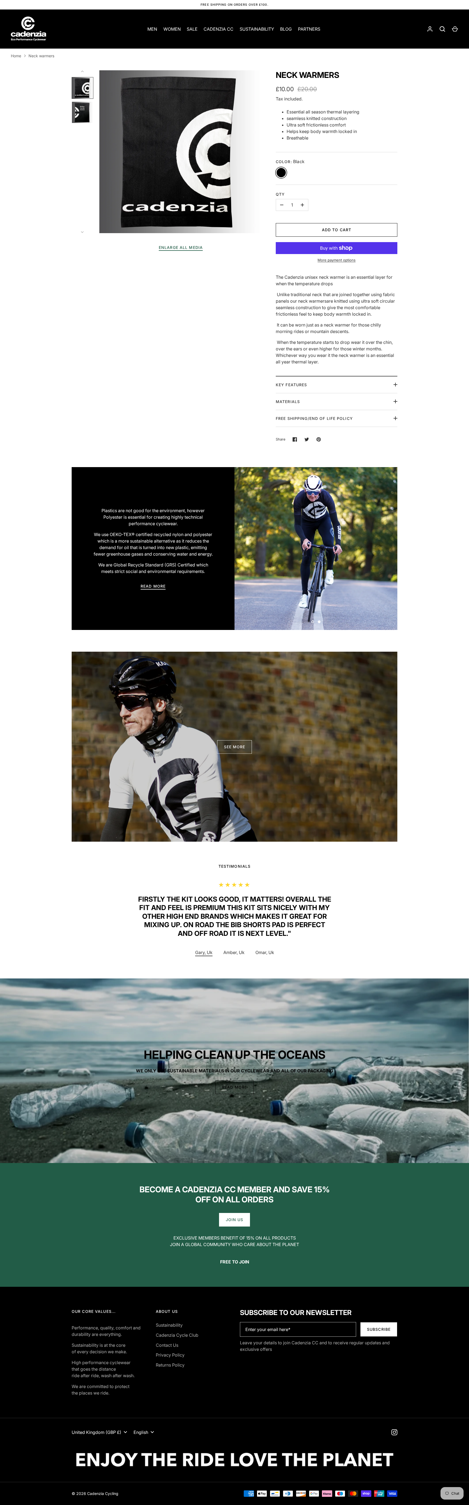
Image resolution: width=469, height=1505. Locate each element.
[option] (315, 548)
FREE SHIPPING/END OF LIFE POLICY (314, 418)
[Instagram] (394, 1432)
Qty (280, 194)
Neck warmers (41, 55)
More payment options (337, 260)
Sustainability (169, 1325)
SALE (192, 29)
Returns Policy (170, 1365)
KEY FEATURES (291, 384)
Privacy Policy (170, 1355)
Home (16, 55)
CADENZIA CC (218, 29)
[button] (234, 952)
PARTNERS (309, 29)
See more (234, 746)
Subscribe (379, 1329)
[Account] (430, 29)
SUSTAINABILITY (257, 29)
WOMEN (172, 29)
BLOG (286, 29)
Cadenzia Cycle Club (177, 1335)
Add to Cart (336, 229)
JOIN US (234, 1219)
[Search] (442, 29)
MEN (152, 29)
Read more (234, 1087)
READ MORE (153, 586)
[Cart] (455, 29)
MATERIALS (288, 401)
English (141, 1432)
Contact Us (167, 1345)
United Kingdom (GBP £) (96, 1432)
